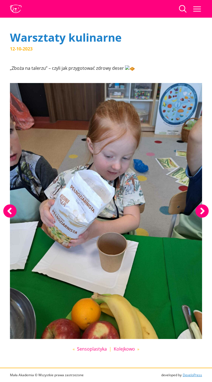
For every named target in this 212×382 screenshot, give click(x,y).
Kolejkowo (124, 349)
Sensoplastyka (92, 349)
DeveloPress (192, 375)
